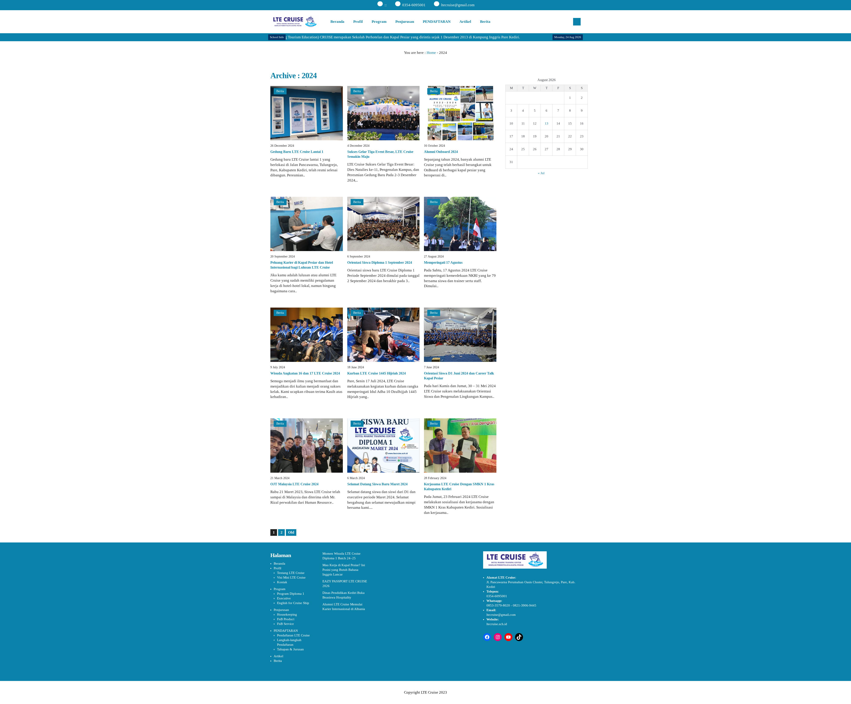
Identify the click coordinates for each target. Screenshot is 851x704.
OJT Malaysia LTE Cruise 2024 (294, 484)
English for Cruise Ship (293, 603)
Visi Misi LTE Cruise (291, 577)
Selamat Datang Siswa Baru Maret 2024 (377, 484)
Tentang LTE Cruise (290, 573)
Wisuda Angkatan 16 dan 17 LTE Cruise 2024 (305, 373)
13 (546, 123)
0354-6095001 (414, 5)
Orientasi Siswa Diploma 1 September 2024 (379, 262)
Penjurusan (404, 22)
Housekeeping (287, 614)
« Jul (541, 173)
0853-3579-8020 (498, 605)
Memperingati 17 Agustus (443, 262)
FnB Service (285, 624)
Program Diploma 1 (290, 593)
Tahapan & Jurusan (290, 649)
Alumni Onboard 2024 (441, 152)
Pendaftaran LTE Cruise (293, 635)
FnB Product (285, 619)
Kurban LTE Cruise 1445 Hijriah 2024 (376, 373)
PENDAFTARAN (437, 22)
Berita (485, 22)
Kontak (282, 582)
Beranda (337, 22)
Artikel (465, 22)
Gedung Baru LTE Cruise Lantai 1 (296, 152)
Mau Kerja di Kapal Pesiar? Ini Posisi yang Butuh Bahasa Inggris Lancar (343, 569)
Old (291, 532)
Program (379, 22)
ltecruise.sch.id (496, 624)
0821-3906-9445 (524, 605)
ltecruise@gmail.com (457, 5)
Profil (358, 22)
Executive (284, 598)
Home (431, 53)
